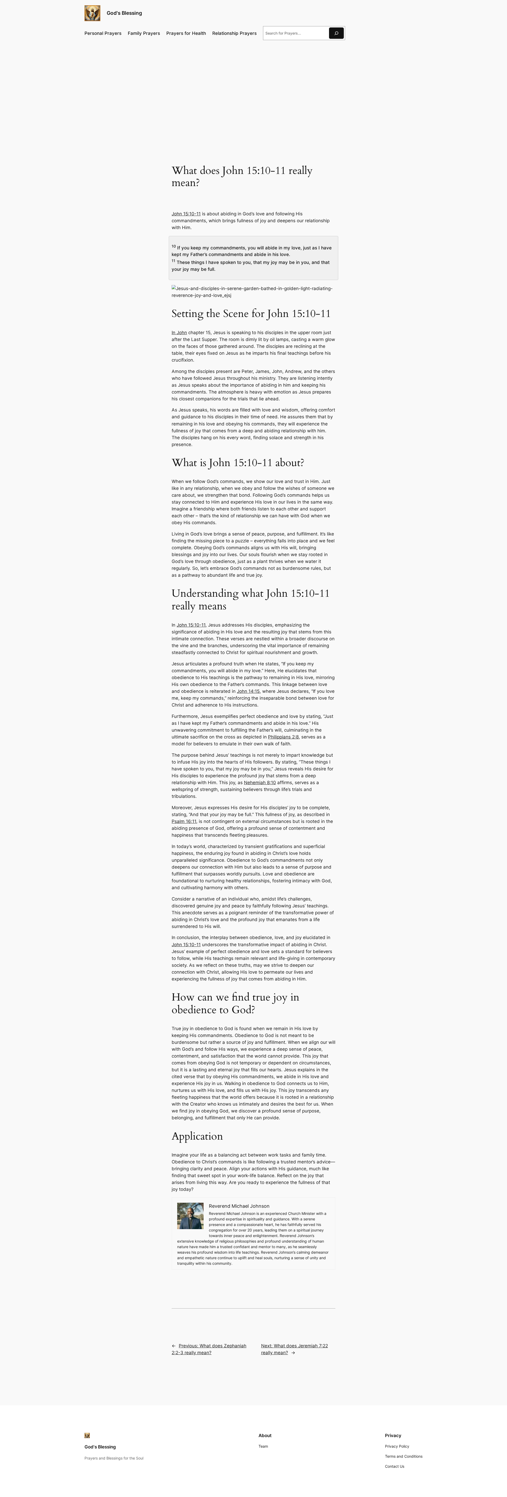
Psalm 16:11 (184, 821)
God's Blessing (124, 13)
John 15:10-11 (186, 213)
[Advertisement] (253, 87)
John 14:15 (248, 691)
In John (179, 332)
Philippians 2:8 (283, 737)
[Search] (336, 33)
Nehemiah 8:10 (260, 782)
